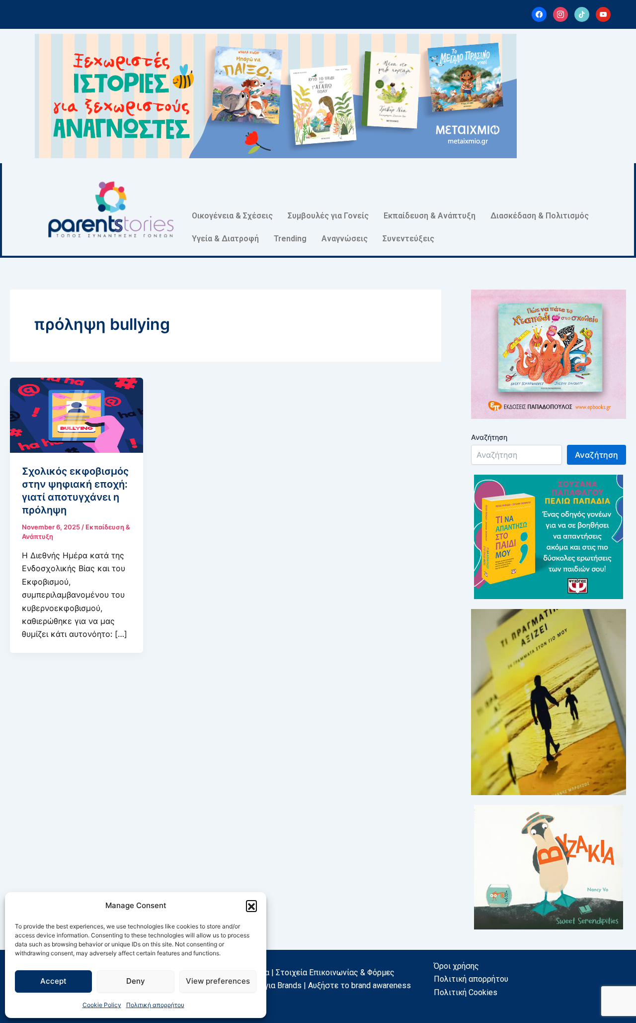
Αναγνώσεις (344, 238)
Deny (135, 981)
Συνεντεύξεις (408, 238)
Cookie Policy (101, 1005)
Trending (290, 238)
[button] (251, 906)
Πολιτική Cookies (465, 992)
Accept (53, 981)
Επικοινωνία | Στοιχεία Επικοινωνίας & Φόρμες (310, 972)
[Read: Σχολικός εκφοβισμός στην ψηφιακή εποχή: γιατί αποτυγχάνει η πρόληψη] (76, 414)
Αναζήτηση (489, 437)
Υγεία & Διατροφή (225, 238)
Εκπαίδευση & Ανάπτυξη (430, 215)
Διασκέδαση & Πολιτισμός (539, 215)
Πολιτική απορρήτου (155, 1005)
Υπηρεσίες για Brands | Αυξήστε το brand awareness (318, 985)
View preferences (218, 981)
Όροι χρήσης (456, 966)
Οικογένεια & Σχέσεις (232, 215)
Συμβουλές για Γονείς (328, 215)
